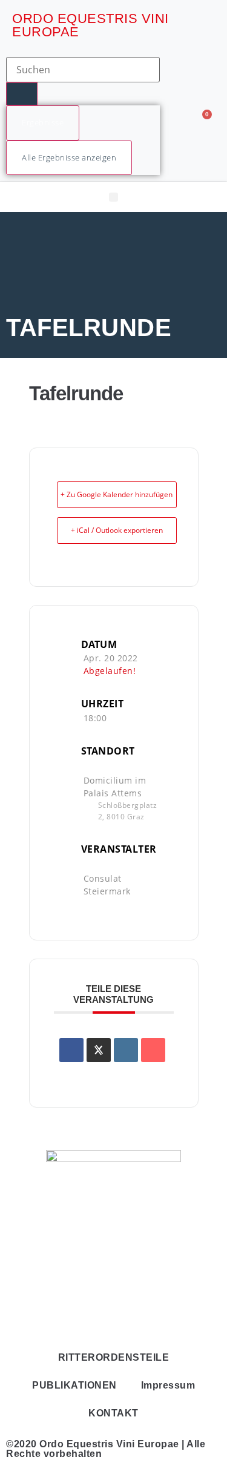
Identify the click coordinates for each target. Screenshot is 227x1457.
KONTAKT (113, 1413)
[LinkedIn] (126, 1050)
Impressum (168, 1385)
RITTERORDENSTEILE (113, 1357)
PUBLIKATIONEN (74, 1385)
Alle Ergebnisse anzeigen (69, 157)
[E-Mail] (153, 1050)
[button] (113, 197)
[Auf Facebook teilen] (71, 1050)
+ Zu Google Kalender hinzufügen (117, 494)
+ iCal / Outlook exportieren (117, 530)
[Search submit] (22, 93)
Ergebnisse (43, 122)
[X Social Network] (99, 1050)
